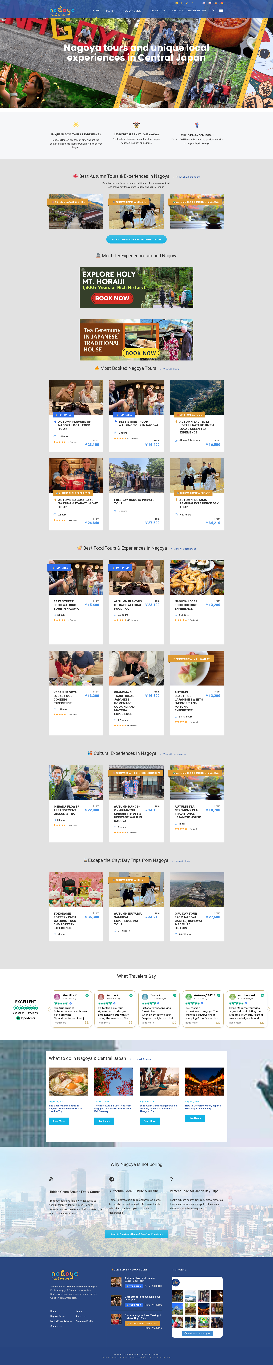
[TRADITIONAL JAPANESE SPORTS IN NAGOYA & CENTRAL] (217, 1322)
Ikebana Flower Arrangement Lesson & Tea (66, 810)
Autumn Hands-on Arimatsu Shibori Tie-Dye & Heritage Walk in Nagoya (128, 814)
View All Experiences (183, 548)
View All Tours (169, 369)
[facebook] (181, 3)
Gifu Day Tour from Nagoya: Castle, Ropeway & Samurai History (189, 921)
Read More (59, 1121)
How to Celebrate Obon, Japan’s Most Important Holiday (203, 1107)
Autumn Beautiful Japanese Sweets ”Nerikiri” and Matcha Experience (189, 701)
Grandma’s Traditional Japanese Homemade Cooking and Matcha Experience (124, 703)
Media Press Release (61, 1321)
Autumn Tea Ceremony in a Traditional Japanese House (188, 812)
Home (96, 10)
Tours (110, 10)
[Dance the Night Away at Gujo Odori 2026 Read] (177, 1296)
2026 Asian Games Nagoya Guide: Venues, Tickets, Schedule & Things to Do (159, 1108)
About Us (80, 1316)
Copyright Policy (126, 1357)
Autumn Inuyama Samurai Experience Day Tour (128, 919)
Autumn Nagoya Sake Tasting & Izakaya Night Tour (143, 1317)
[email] (177, 3)
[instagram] (192, 3)
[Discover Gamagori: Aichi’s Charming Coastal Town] (190, 1296)
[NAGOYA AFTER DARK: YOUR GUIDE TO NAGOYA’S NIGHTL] (190, 1322)
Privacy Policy (109, 1357)
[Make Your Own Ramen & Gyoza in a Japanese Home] (203, 1296)
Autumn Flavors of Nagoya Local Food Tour (128, 605)
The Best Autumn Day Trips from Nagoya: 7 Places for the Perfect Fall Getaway (112, 1108)
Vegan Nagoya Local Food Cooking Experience (65, 697)
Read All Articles (140, 1059)
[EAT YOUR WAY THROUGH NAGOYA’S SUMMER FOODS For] (177, 1322)
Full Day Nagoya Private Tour (134, 501)
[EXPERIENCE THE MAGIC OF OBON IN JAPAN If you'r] (203, 1309)
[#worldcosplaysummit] (203, 1322)
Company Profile (84, 1321)
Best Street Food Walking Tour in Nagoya (66, 605)
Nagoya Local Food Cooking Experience (186, 605)
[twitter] (187, 3)
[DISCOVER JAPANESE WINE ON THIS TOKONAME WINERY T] (217, 1309)
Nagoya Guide (132, 10)
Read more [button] (60, 1022)
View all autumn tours (186, 177)
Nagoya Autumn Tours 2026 (189, 10)
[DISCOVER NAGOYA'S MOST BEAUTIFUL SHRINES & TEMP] (190, 1309)
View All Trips (181, 861)
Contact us (158, 10)
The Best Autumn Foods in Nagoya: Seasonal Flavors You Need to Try (65, 1108)
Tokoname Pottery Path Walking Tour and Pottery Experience (65, 921)
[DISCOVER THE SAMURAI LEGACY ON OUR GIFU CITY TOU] (177, 1309)
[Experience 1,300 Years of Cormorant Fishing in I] (217, 1296)
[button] (267, 1009)
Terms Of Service (144, 1357)
